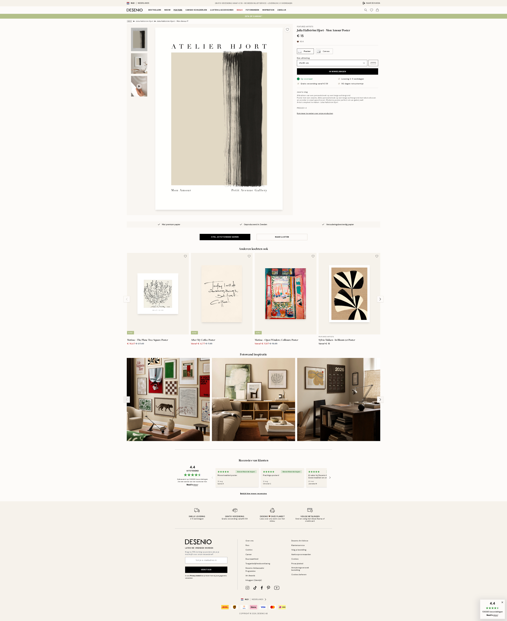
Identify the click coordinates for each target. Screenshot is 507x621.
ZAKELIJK (281, 10)
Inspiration (268, 10)
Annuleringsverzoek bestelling (300, 569)
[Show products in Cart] (377, 10)
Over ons (250, 541)
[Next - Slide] (380, 299)
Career (249, 554)
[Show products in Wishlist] (371, 10)
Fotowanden (252, 10)
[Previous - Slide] (127, 299)
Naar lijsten (282, 237)
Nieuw (167, 10)
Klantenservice (298, 545)
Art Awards (250, 575)
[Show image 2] (139, 63)
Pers (247, 545)
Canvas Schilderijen (196, 10)
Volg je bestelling (298, 550)
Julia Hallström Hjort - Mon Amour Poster (172, 21)
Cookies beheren (299, 574)
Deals (240, 10)
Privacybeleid (297, 563)
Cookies (295, 559)
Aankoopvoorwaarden (301, 554)
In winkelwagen (337, 71)
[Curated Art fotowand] (168, 399)
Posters (178, 10)
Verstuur (206, 569)
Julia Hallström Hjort (144, 21)
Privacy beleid (195, 576)
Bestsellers (154, 10)
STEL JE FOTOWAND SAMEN (225, 237)
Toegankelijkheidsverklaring (258, 563)
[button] (373, 63)
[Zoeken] (366, 10)
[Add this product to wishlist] (287, 29)
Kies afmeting (303, 58)
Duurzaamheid (252, 559)
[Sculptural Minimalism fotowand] (253, 399)
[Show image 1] (139, 39)
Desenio (261, 613)
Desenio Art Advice (299, 541)
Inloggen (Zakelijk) (254, 580)
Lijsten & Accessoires (222, 10)
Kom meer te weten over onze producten (315, 113)
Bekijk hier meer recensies (253, 493)
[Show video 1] (139, 86)
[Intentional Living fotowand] (338, 399)
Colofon (249, 550)
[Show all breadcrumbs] (129, 21)
